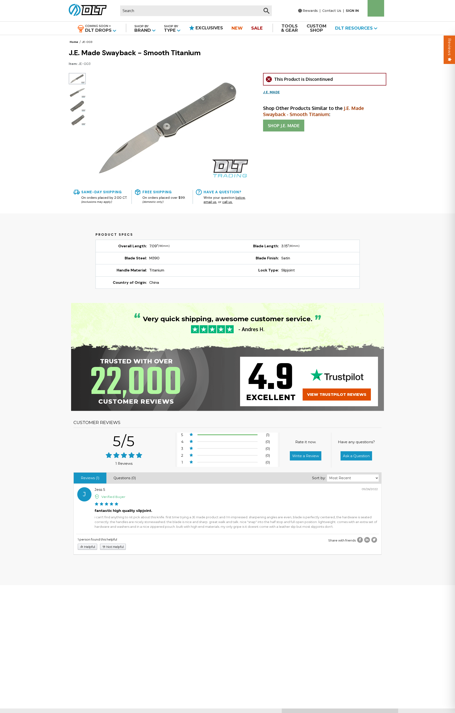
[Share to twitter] (374, 540)
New (237, 28)
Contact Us (331, 11)
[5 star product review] (106, 504)
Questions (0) (125, 478)
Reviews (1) (90, 478)
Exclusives (208, 28)
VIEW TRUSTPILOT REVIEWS (336, 394)
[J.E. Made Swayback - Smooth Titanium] (77, 78)
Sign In (352, 11)
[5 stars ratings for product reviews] (124, 455)
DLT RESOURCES (354, 28)
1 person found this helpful (97, 539)
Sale (257, 28)
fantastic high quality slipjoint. (123, 510)
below (240, 197)
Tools (289, 28)
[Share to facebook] (360, 540)
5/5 (124, 441)
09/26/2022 (370, 489)
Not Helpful (115, 547)
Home (74, 42)
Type (171, 28)
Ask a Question (356, 456)
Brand (143, 28)
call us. (227, 202)
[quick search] (266, 10)
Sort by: (319, 478)
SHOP (284, 125)
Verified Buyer (113, 497)
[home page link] (86, 10)
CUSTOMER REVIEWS (96, 422)
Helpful (89, 547)
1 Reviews (123, 463)
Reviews (449, 46)
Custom (317, 28)
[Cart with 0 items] (376, 8)
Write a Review (305, 456)
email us (210, 202)
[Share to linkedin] (367, 540)
